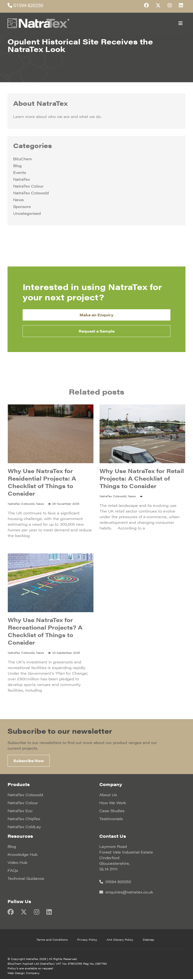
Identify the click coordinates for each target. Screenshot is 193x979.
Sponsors (22, 206)
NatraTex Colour (28, 186)
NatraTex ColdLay (24, 826)
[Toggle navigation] (180, 23)
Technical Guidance (26, 878)
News (18, 199)
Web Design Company (24, 973)
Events (19, 172)
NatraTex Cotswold (31, 193)
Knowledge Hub (22, 854)
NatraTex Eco (20, 810)
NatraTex (21, 179)
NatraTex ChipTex (24, 818)
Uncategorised (27, 213)
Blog (17, 165)
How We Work (112, 802)
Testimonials (111, 818)
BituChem (22, 158)
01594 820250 (27, 5)
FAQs (13, 870)
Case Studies (112, 810)
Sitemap (148, 939)
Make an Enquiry (96, 314)
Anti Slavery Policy (120, 939)
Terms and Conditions (52, 939)
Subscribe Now (28, 760)
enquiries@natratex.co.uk (128, 892)
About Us (108, 794)
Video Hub (17, 862)
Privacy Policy (87, 939)
